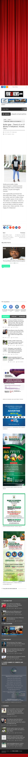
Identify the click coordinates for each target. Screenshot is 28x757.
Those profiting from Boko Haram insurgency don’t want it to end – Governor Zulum (14, 261)
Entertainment (7, 134)
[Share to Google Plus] (7, 258)
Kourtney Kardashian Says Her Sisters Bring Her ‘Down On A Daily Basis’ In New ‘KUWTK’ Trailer (16, 650)
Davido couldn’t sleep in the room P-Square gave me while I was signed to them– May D (15, 342)
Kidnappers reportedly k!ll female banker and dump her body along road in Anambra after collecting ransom (15, 350)
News (9, 119)
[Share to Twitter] (6, 258)
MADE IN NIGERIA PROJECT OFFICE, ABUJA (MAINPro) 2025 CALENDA (16, 359)
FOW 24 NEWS (15, 751)
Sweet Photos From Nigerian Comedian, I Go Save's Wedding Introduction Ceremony (14, 605)
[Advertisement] (14, 14)
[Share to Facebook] (4, 258)
